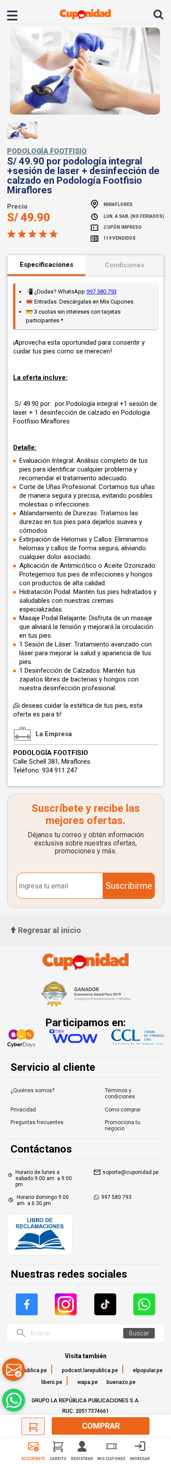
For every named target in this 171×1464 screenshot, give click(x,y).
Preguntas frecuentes (37, 1122)
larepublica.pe (29, 1370)
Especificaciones (46, 265)
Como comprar (123, 1110)
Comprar (101, 1425)
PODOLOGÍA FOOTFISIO (47, 151)
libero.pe (51, 1382)
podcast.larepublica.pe (90, 1370)
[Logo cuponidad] (85, 14)
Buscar (139, 1333)
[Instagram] (66, 1304)
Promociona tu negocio (122, 1125)
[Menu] (17, 14)
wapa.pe (87, 1382)
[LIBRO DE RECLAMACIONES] (40, 1235)
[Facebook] (27, 1304)
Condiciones (124, 265)
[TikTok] (105, 1304)
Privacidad (23, 1110)
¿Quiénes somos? (32, 1090)
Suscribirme (129, 885)
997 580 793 (101, 291)
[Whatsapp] (144, 1304)
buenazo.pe (121, 1382)
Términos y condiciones (120, 1093)
